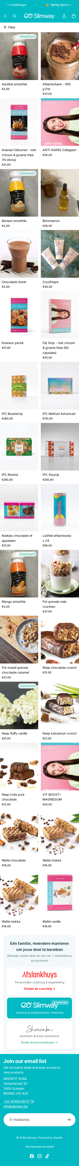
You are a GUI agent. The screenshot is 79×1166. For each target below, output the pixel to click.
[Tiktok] (47, 1156)
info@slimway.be (16, 1106)
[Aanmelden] (69, 1120)
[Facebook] (31, 1156)
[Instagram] (39, 1156)
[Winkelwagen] (74, 16)
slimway (31, 1137)
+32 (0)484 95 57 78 (19, 1101)
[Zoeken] (14, 16)
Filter (11, 27)
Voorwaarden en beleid (39, 1146)
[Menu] (5, 16)
